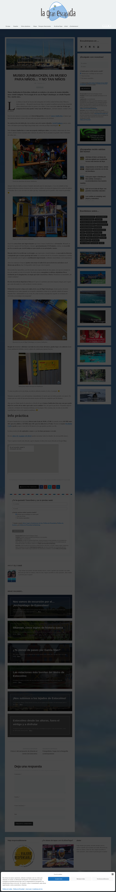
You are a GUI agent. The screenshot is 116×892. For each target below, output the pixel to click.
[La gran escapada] (58, 12)
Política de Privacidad (19, 889)
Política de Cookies (7, 889)
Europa (8, 26)
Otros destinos (25, 26)
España (15, 26)
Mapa (35, 26)
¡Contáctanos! (74, 26)
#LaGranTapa (58, 26)
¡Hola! (66, 26)
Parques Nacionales (45, 26)
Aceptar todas (58, 879)
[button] (112, 874)
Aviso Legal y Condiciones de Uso (33, 889)
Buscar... (106, 26)
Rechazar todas (81, 879)
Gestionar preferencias (103, 879)
